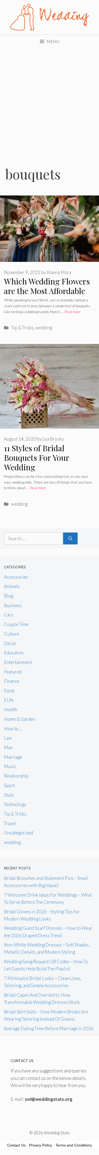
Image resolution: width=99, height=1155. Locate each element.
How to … (13, 728)
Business (13, 605)
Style (9, 795)
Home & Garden (19, 719)
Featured (12, 672)
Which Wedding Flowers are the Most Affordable (47, 286)
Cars (8, 614)
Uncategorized (18, 833)
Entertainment (18, 662)
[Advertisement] (49, 100)
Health (10, 709)
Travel (10, 823)
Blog (8, 596)
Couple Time (16, 624)
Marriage (13, 757)
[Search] (70, 538)
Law (8, 738)
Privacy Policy (40, 1145)
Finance (11, 681)
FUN (8, 700)
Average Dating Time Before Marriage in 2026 (48, 1028)
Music (10, 766)
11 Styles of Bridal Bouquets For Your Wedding (36, 457)
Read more (73, 312)
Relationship (16, 776)
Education (13, 652)
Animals (12, 586)
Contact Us (16, 1145)
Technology (15, 804)
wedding (43, 327)
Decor (10, 643)
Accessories (16, 577)
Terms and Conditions (73, 1145)
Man (8, 747)
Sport (9, 785)
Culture (11, 634)
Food (9, 690)
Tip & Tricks (22, 327)
